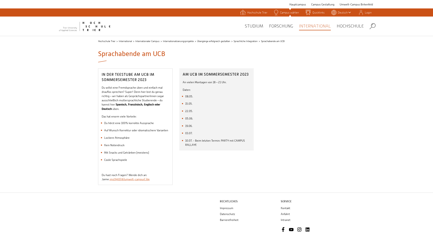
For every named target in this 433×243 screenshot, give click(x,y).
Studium (254, 26)
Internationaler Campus (147, 41)
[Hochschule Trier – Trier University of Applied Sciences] (85, 26)
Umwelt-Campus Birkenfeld (356, 4)
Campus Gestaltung (322, 4)
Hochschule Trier (106, 41)
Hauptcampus (297, 4)
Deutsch (343, 12)
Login (368, 12)
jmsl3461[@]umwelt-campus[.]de (130, 179)
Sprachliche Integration (246, 41)
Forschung (281, 26)
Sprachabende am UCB (272, 41)
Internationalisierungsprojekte (178, 41)
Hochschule (350, 26)
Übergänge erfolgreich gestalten (213, 41)
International (315, 26)
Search (372, 26)
